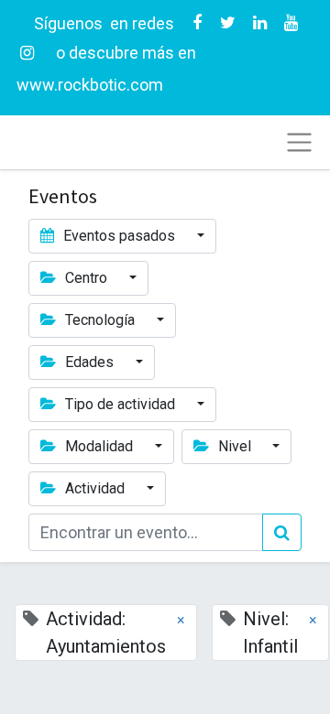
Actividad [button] (94, 488)
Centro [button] (86, 278)
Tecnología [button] (99, 320)
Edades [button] (89, 362)
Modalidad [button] (99, 446)
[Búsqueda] (282, 532)
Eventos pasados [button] (119, 235)
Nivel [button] (234, 446)
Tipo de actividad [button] (120, 404)
